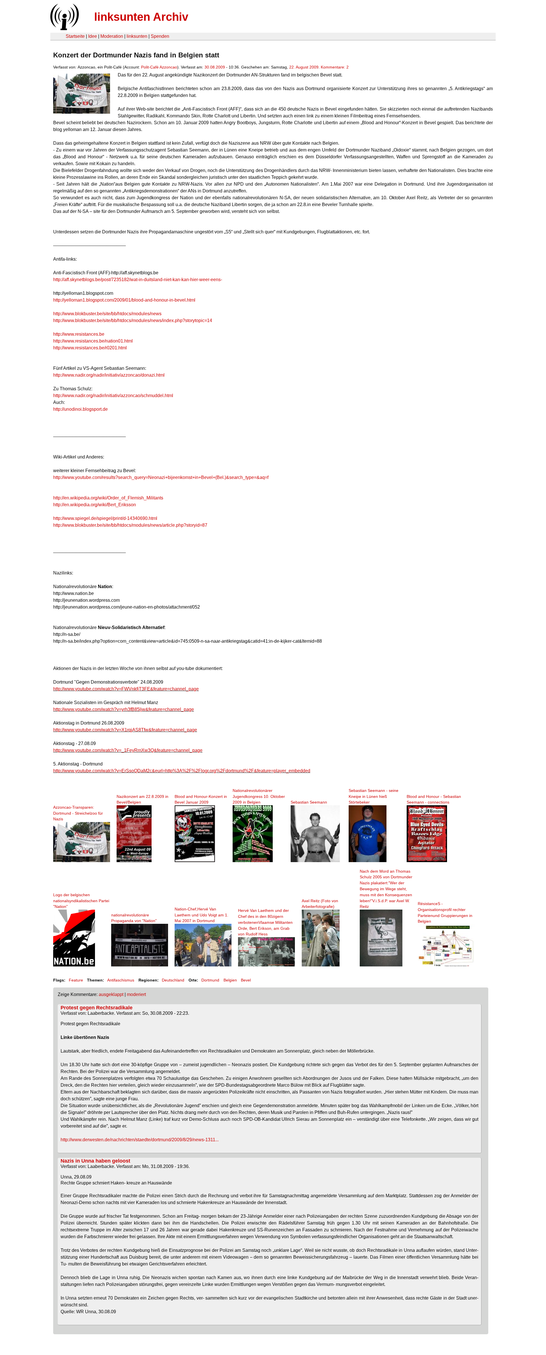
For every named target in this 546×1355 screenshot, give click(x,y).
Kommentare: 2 (335, 67)
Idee (92, 36)
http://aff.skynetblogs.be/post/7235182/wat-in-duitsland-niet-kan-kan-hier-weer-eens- (137, 279)
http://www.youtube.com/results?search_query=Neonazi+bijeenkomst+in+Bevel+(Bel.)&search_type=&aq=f (160, 477)
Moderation (111, 36)
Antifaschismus (120, 980)
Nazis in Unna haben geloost (95, 1161)
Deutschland (173, 980)
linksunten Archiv (141, 17)
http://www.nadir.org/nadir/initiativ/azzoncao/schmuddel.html (113, 395)
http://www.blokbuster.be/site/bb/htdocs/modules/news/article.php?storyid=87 (130, 525)
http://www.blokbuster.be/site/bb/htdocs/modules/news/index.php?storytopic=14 (132, 320)
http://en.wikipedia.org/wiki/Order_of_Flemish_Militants (108, 497)
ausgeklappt (111, 994)
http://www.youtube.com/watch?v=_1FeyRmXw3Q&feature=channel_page (127, 750)
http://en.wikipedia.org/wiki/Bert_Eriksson (94, 504)
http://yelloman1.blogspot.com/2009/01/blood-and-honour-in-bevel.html (124, 300)
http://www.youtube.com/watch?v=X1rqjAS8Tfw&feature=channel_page (125, 729)
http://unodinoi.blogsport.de (80, 409)
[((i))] (64, 28)
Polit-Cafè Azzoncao (159, 67)
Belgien (230, 980)
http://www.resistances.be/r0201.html (90, 347)
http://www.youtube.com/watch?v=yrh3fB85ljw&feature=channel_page (123, 709)
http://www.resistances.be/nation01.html (93, 341)
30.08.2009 (214, 67)
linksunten (137, 36)
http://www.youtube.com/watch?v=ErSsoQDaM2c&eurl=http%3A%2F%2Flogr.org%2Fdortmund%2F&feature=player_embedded (181, 770)
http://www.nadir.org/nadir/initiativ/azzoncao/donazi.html (109, 375)
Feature (76, 980)
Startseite (75, 36)
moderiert (136, 994)
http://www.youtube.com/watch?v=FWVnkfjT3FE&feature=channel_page (126, 688)
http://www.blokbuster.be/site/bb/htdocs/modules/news (107, 313)
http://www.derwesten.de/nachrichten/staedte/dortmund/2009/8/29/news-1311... (140, 1139)
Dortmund (210, 980)
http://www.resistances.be (78, 334)
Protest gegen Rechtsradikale (97, 1007)
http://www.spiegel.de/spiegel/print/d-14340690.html (105, 518)
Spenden (160, 36)
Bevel (246, 980)
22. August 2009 (303, 67)
